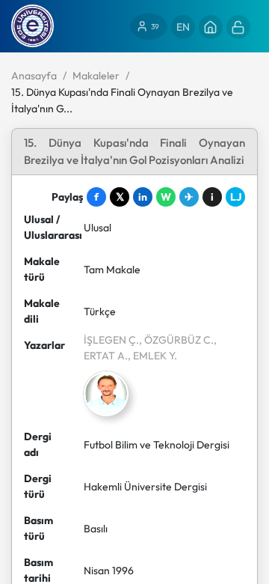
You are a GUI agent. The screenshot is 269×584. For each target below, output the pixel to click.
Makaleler (96, 75)
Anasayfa (34, 75)
